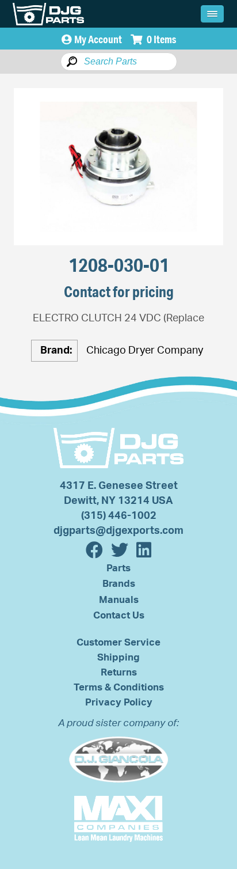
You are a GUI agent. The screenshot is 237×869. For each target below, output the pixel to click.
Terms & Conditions (119, 687)
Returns (119, 672)
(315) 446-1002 (118, 516)
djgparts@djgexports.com (118, 531)
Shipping (118, 657)
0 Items (160, 39)
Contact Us (118, 615)
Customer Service (118, 642)
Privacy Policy (118, 702)
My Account (98, 39)
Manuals (119, 600)
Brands (118, 584)
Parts (118, 568)
